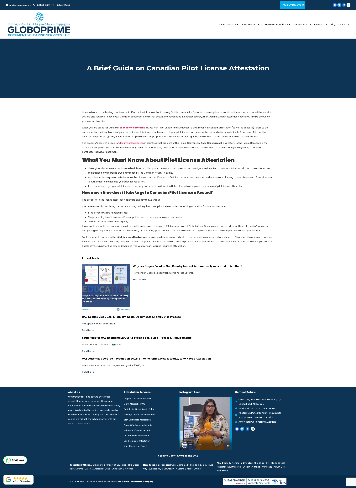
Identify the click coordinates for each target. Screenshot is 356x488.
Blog (333, 24)
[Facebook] (335, 5)
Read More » (139, 279)
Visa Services (299, 24)
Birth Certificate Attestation (137, 419)
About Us (231, 24)
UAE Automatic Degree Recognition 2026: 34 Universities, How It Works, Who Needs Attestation (146, 358)
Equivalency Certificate (276, 24)
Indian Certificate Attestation (138, 430)
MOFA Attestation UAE (134, 404)
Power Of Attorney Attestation (138, 425)
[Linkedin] (344, 5)
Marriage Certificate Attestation (139, 414)
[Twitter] (339, 5)
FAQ (326, 24)
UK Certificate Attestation (136, 435)
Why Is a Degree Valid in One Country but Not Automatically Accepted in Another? (187, 266)
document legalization (131, 143)
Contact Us (343, 24)
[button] (18, 480)
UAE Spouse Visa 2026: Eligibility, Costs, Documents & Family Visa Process (131, 316)
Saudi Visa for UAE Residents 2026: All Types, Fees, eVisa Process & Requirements (136, 337)
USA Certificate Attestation (137, 441)
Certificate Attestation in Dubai (139, 409)
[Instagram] (348, 5)
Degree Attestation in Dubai (137, 398)
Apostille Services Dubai (135, 446)
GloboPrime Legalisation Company (134, 481)
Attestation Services (250, 24)
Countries (315, 24)
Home (222, 24)
